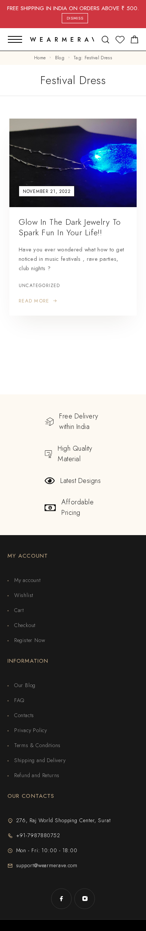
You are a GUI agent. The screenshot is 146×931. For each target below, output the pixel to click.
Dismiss (75, 18)
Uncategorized (39, 286)
